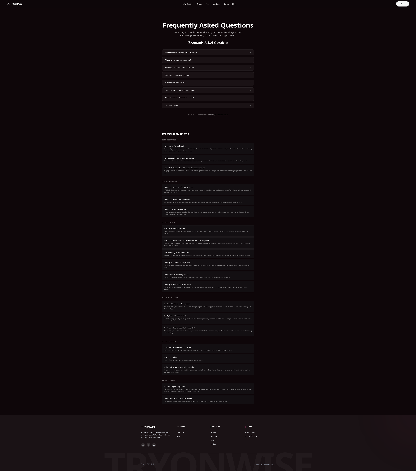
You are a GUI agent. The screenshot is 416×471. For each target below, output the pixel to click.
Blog (234, 4)
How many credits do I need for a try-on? (179, 67)
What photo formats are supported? (178, 60)
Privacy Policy (250, 432)
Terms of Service (251, 436)
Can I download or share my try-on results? (180, 90)
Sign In (403, 4)
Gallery (226, 4)
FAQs (178, 436)
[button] (14, 4)
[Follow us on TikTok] (148, 445)
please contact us (221, 115)
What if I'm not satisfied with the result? (179, 98)
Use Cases (216, 4)
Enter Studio (187, 4)
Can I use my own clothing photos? (177, 75)
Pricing (199, 4)
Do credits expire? (171, 105)
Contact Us (180, 432)
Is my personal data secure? (175, 83)
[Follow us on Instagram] (154, 445)
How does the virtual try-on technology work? (181, 52)
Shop (207, 4)
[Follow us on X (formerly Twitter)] (143, 445)
